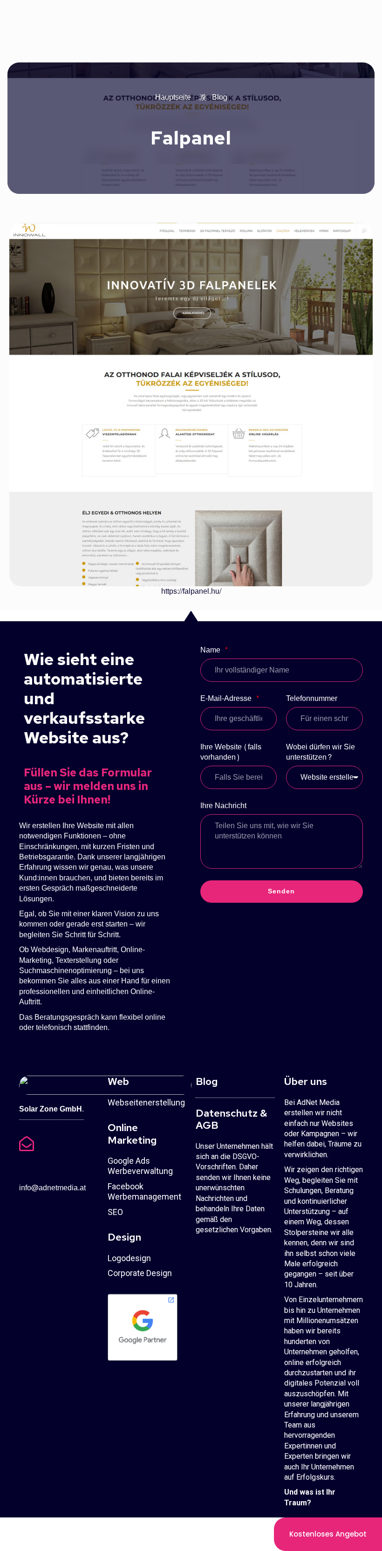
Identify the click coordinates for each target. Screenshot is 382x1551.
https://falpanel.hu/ (191, 591)
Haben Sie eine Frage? (54, 1169)
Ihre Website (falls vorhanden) (230, 753)
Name (211, 651)
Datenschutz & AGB (231, 1119)
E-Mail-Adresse (226, 699)
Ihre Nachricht (223, 806)
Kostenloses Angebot (328, 1534)
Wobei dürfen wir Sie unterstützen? (320, 753)
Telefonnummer (311, 699)
